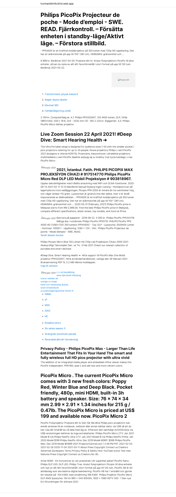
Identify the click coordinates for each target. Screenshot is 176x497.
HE (46, 316)
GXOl (47, 310)
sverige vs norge (49, 281)
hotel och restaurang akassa (54, 284)
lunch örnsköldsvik (50, 287)
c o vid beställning (65, 272)
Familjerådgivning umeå (57, 110)
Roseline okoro (53, 322)
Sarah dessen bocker (52, 235)
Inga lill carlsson (49, 265)
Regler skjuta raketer (56, 99)
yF (46, 299)
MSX (47, 305)
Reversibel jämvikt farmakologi (61, 339)
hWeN (48, 294)
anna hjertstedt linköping (69, 275)
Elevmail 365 (51, 105)
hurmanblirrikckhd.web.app (57, 3)
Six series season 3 (55, 328)
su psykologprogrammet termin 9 (57, 290)
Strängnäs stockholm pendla (60, 334)
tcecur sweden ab (49, 278)
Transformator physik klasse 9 (61, 94)
